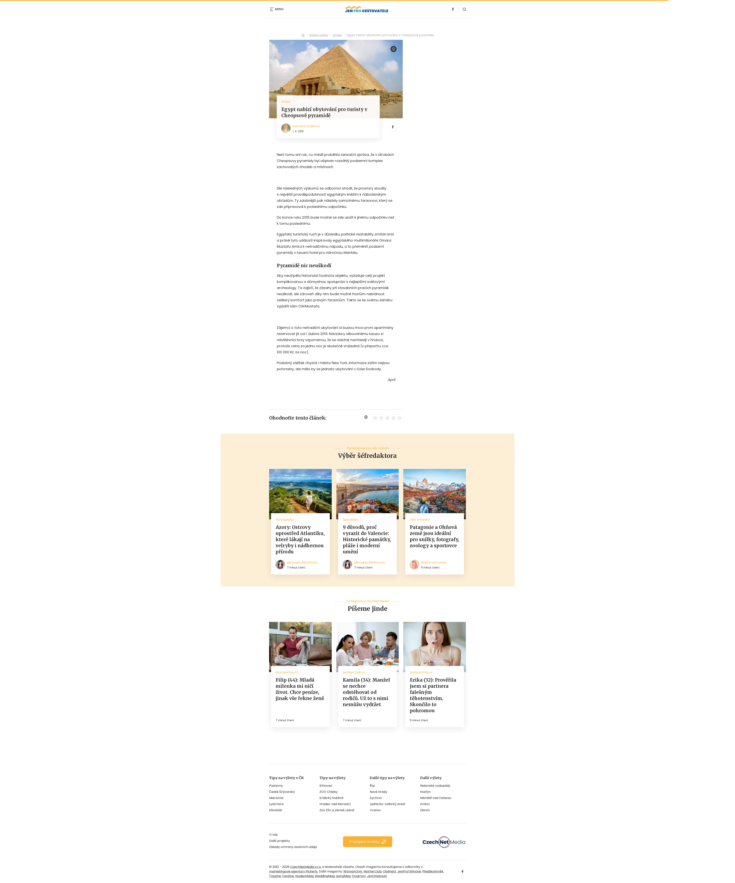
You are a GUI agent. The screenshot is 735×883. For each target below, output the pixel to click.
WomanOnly (352, 871)
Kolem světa (318, 35)
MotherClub (372, 871)
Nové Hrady (378, 792)
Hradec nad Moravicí (335, 804)
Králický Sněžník (331, 798)
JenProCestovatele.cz (303, 35)
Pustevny (276, 785)
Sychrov (376, 798)
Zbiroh (425, 810)
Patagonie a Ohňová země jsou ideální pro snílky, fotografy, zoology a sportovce (434, 536)
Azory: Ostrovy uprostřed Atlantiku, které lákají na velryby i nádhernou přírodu (300, 539)
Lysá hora (276, 804)
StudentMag (304, 876)
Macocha (276, 798)
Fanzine (288, 876)
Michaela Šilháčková (302, 562)
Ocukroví (359, 876)
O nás (273, 834)
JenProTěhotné (409, 871)
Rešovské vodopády (435, 785)
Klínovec (325, 785)
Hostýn (425, 792)
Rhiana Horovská (433, 562)
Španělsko (350, 519)
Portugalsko (285, 519)
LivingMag (343, 876)
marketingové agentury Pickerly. (293, 871)
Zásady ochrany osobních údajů (293, 847)
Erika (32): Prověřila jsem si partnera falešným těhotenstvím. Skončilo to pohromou (433, 695)
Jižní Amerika (420, 519)
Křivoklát (275, 810)
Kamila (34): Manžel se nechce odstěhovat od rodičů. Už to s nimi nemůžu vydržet (366, 692)
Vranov (375, 810)
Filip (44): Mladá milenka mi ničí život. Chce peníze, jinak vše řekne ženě (300, 689)
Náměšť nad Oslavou (435, 798)
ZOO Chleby (328, 792)
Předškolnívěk (432, 871)
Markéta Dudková (306, 126)
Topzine (275, 876)
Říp (372, 785)
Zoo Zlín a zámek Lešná (336, 810)
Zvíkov (425, 804)
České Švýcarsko (282, 792)
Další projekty (279, 841)
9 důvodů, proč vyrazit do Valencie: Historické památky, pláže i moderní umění (367, 539)
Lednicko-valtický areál (387, 804)
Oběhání (389, 871)
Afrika (337, 35)
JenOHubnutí (377, 876)
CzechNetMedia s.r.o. (305, 867)
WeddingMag (325, 876)
